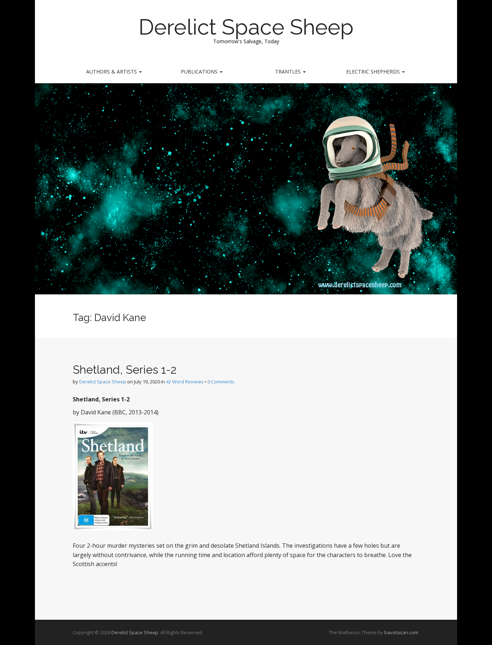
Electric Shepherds (373, 71)
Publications (200, 71)
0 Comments (220, 381)
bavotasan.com (401, 632)
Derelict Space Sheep (246, 27)
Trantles (288, 71)
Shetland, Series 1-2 (125, 369)
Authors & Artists (112, 71)
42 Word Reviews (184, 381)
